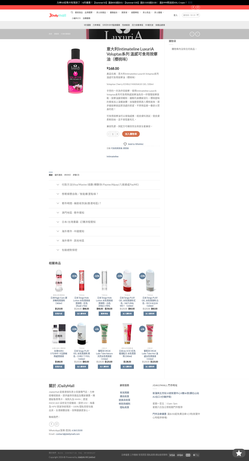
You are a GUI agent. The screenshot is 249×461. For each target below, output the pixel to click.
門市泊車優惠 (160, 413)
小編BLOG (76, 18)
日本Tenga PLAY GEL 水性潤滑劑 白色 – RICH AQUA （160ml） (150, 302)
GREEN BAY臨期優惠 (111, 25)
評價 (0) (76, 175)
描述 (51, 175)
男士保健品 (101, 12)
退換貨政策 (124, 399)
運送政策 (124, 396)
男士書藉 (158, 12)
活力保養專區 (137, 25)
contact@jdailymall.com (68, 433)
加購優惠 (86, 18)
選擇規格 (104, 314)
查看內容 (58, 314)
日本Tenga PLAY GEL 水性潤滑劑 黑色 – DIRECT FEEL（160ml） (81, 355)
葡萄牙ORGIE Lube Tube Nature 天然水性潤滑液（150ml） (104, 355)
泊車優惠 (125, 455)
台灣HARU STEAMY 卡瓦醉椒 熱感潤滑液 (58, 353)
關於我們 (52, 453)
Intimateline (112, 156)
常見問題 (124, 392)
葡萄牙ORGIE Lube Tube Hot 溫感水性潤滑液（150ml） (150, 355)
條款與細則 (124, 403)
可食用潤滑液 (65, 34)
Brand (67, 175)
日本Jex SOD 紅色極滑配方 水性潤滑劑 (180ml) (127, 353)
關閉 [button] (190, 2)
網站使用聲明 (161, 455)
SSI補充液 (149, 25)
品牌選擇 (88, 12)
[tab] (51, 175)
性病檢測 (126, 25)
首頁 (50, 34)
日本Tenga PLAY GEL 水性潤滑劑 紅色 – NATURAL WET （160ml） (127, 302)
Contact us (71, 453)
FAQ (80, 453)
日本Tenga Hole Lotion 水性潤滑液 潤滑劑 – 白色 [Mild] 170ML (104, 302)
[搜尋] (72, 12)
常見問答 (142, 455)
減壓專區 (135, 12)
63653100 (77, 430)
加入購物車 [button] (81, 314)
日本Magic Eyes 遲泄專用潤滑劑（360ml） (59, 300)
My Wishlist (89, 453)
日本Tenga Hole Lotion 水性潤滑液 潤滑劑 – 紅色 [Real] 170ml (81, 302)
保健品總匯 (160, 25)
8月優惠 (87, 25)
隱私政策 (124, 407)
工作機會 (134, 455)
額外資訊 (58, 175)
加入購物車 (131, 133)
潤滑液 (124, 12)
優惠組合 (114, 12)
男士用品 (146, 12)
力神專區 (96, 25)
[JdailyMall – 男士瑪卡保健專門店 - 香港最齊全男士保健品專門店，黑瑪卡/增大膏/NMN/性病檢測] (58, 15)
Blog (60, 453)
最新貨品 (79, 12)
